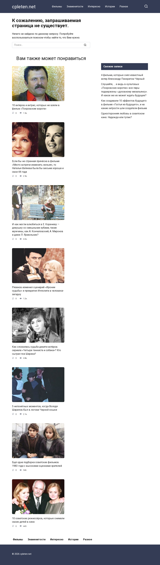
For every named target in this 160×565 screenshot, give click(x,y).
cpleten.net (24, 6)
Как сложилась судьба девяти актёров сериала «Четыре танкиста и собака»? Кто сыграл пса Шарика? (36, 350)
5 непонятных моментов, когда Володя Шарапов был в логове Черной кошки (35, 408)
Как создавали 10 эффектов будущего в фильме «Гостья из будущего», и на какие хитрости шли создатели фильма (124, 104)
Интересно (94, 6)
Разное (124, 6)
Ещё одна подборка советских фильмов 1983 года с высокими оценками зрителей (37, 464)
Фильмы (57, 6)
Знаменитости (75, 6)
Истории (110, 6)
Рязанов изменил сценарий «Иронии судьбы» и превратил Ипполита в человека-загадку (38, 291)
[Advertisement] (124, 37)
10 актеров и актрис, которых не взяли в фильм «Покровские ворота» (36, 107)
